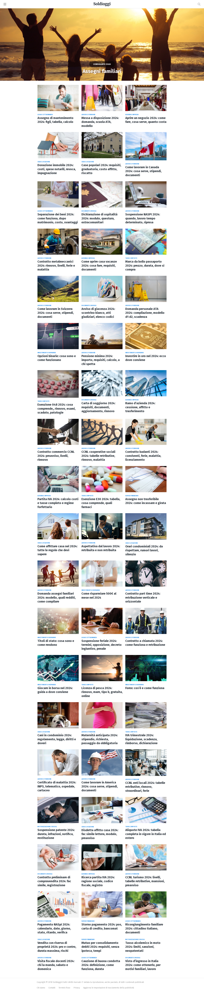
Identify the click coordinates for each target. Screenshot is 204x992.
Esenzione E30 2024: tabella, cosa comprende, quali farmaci (100, 503)
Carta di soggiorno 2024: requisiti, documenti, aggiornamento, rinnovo (98, 407)
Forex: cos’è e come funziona (144, 688)
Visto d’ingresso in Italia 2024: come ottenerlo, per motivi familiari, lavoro (143, 965)
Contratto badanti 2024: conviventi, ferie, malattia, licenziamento (143, 456)
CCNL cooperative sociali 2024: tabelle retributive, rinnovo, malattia (98, 456)
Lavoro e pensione (88, 114)
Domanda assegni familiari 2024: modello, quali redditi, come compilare (56, 597)
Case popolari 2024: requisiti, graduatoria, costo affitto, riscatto (101, 169)
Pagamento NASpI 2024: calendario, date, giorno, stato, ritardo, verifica (54, 928)
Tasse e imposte (131, 258)
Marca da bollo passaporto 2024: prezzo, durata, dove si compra (144, 265)
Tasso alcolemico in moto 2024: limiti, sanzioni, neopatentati (142, 947)
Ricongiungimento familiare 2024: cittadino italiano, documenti (144, 928)
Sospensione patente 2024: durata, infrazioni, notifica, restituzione (56, 834)
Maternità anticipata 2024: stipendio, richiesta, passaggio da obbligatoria (99, 739)
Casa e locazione (43, 162)
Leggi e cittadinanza (45, 114)
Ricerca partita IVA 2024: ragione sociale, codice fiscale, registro (98, 881)
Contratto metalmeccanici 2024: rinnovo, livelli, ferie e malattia (56, 265)
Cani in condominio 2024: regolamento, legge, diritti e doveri (56, 739)
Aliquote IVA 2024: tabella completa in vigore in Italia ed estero (145, 834)
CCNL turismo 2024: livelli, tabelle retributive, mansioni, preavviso (145, 881)
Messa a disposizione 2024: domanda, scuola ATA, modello (100, 122)
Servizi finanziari (131, 496)
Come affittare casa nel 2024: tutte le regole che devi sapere (57, 550)
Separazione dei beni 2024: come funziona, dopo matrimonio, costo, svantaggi (57, 218)
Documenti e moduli (88, 211)
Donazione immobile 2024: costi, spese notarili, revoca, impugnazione (56, 169)
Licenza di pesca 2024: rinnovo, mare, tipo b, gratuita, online (102, 692)
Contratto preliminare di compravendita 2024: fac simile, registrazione (54, 881)
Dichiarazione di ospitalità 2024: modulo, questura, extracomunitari (99, 218)
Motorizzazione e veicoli (47, 827)
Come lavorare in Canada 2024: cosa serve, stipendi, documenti (143, 171)
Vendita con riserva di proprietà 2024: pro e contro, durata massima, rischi (56, 947)
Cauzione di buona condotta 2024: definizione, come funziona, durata (100, 965)
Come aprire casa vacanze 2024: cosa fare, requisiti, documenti (99, 265)
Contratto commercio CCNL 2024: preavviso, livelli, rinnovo (56, 456)
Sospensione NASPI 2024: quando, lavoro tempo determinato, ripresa (142, 218)
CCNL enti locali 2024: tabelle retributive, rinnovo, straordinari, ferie (145, 787)
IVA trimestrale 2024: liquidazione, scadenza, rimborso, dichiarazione (141, 739)
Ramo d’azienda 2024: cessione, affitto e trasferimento (140, 407)
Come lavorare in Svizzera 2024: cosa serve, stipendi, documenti (55, 313)
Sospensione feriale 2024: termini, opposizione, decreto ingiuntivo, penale (101, 645)
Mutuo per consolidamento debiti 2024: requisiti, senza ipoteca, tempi (100, 947)
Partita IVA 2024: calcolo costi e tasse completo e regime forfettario (57, 503)
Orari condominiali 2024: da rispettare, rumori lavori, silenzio (144, 550)
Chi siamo (41, 988)
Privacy (77, 988)
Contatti (51, 988)
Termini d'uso (64, 988)
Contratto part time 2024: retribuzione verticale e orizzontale (142, 597)
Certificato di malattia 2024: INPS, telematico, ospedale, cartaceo (56, 786)
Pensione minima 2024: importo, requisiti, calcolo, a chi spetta (100, 360)
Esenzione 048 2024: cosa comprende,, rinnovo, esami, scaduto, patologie (56, 408)
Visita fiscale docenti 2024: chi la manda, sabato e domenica (55, 965)
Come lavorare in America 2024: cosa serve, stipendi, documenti (99, 786)
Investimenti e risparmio (46, 353)
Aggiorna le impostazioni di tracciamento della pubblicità (108, 988)
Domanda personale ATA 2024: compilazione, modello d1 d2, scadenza (144, 313)
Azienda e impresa (131, 114)
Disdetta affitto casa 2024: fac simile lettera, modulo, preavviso (99, 834)
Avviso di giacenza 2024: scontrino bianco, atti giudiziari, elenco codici (98, 313)
